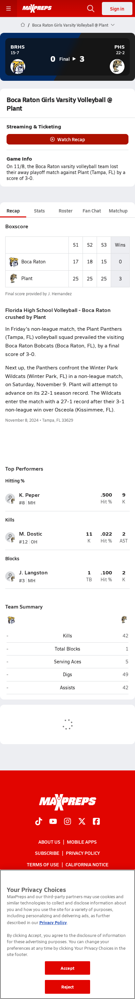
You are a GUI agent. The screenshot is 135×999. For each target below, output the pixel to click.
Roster (65, 210)
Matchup (118, 210)
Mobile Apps (82, 841)
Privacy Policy (83, 853)
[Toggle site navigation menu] (8, 8)
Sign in (117, 8)
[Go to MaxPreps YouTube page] (53, 822)
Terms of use (43, 864)
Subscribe (47, 853)
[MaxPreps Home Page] (22, 25)
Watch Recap (71, 139)
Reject (67, 987)
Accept (67, 968)
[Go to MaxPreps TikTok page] (39, 822)
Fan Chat (92, 210)
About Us (49, 841)
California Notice (87, 864)
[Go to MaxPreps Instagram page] (67, 822)
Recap (13, 210)
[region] (67, 934)
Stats (39, 210)
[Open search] (90, 8)
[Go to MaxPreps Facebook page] (96, 822)
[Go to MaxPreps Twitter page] (82, 822)
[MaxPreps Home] (37, 8)
